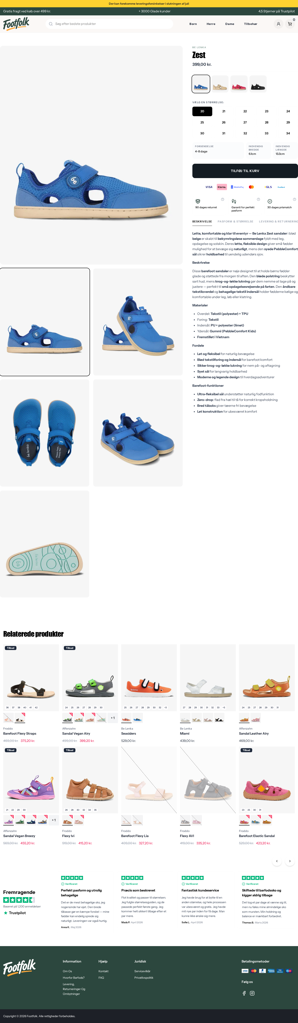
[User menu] (278, 24)
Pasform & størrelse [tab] (235, 221)
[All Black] (258, 83)
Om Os (67, 971)
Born (193, 24)
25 (202, 122)
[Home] (16, 24)
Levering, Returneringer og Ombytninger (74, 989)
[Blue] (200, 83)
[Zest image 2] (137, 322)
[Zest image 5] (44, 544)
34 (288, 133)
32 (245, 133)
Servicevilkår (142, 971)
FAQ (101, 977)
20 (202, 111)
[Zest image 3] (44, 432)
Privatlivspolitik (143, 977)
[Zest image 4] (137, 432)
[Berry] (239, 83)
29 (288, 122)
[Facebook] (244, 993)
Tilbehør (250, 24)
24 (288, 111)
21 (223, 111)
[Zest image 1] (44, 322)
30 (202, 133)
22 (245, 111)
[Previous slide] (277, 861)
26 (223, 122)
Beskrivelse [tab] (202, 221)
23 (266, 111)
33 (266, 133)
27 (245, 122)
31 (223, 133)
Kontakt (103, 971)
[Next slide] (290, 861)
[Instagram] (252, 993)
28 (266, 122)
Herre (211, 24)
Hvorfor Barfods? (74, 977)
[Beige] (219, 83)
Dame (229, 24)
